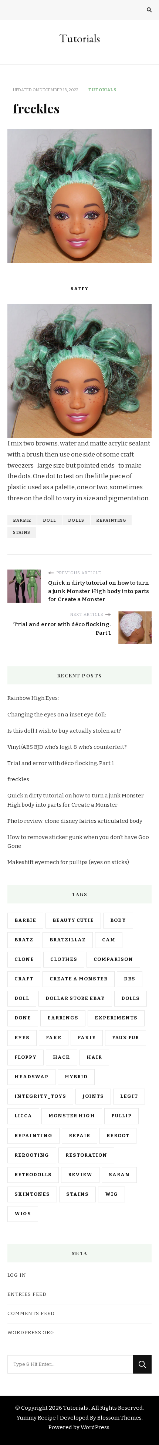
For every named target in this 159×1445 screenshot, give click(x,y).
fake (53, 1038)
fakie (87, 1038)
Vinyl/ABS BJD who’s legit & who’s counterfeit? (67, 747)
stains (21, 532)
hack (61, 1057)
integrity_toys (40, 1096)
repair (79, 1136)
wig (111, 1194)
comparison (113, 959)
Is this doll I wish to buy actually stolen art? (64, 730)
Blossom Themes (119, 1417)
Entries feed (27, 1294)
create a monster (79, 979)
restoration (86, 1155)
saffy (79, 288)
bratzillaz (68, 940)
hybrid (76, 1077)
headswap (31, 1077)
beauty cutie (73, 920)
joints (93, 1096)
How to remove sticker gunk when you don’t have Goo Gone (78, 841)
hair (94, 1057)
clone (24, 959)
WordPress (95, 1427)
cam (108, 940)
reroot (117, 1136)
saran (119, 1175)
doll (49, 520)
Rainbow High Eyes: (33, 698)
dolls (76, 520)
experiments (116, 1018)
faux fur (125, 1038)
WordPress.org (30, 1333)
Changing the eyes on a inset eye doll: (56, 714)
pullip (121, 1116)
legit (129, 1096)
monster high (71, 1116)
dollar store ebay (75, 998)
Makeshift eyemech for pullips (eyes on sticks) (68, 862)
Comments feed (31, 1314)
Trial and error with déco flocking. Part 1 (60, 763)
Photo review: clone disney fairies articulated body (74, 821)
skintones (32, 1194)
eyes (22, 1038)
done (22, 1018)
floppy (25, 1057)
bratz (23, 940)
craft (23, 979)
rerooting (31, 1155)
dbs (129, 979)
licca (23, 1116)
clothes (63, 959)
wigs (22, 1214)
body (118, 920)
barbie (22, 520)
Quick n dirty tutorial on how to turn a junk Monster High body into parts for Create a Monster (75, 800)
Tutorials (79, 38)
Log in (16, 1275)
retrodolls (33, 1175)
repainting (111, 520)
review (80, 1175)
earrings (62, 1018)
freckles (18, 779)
